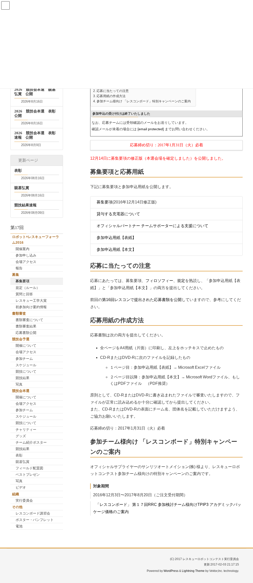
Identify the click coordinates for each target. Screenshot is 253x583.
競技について (26, 371)
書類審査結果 (26, 326)
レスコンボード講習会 (33, 513)
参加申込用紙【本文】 (116, 249)
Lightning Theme (193, 571)
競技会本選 (20, 391)
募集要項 (104, 202)
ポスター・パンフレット (35, 520)
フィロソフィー (159, 281)
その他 (17, 507)
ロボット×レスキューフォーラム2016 (35, 239)
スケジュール (26, 365)
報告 (19, 268)
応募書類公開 (26, 333)
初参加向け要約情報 (31, 307)
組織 (15, 494)
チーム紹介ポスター (31, 442)
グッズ (21, 436)
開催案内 (22, 249)
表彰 (19, 455)
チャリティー (26, 430)
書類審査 (19, 313)
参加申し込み (26, 255)
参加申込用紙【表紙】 (116, 238)
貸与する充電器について (118, 214)
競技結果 (22, 378)
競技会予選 (20, 339)
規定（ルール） (28, 288)
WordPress (171, 571)
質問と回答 (24, 294)
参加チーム (24, 359)
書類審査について (29, 320)
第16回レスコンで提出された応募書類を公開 (142, 300)
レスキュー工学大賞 (31, 300)
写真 (19, 384)
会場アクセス (26, 262)
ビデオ (21, 487)
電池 (19, 526)
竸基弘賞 (22, 462)
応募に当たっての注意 (113, 91)
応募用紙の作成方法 (111, 96)
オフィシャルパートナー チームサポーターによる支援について (152, 226)
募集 (15, 275)
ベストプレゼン (28, 474)
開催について (26, 345)
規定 (181, 281)
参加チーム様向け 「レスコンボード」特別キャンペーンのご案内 (144, 101)
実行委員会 (24, 500)
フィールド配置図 (29, 468)
